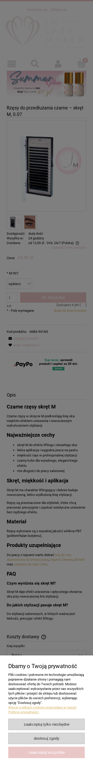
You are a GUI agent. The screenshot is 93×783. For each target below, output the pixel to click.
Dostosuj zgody (46, 738)
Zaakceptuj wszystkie (46, 752)
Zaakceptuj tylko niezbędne (46, 724)
